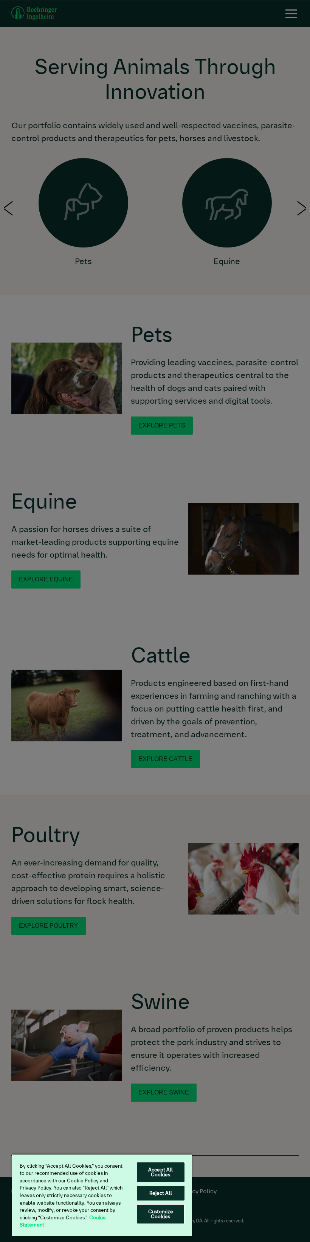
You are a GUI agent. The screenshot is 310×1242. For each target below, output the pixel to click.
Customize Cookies (160, 1214)
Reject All (160, 1193)
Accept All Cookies (160, 1172)
